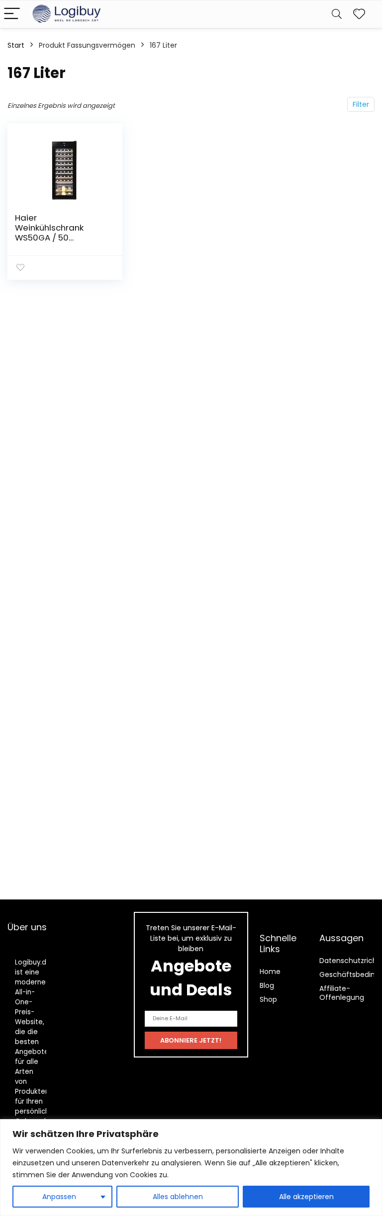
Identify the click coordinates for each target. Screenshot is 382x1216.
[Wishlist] (359, 14)
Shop (268, 999)
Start (15, 45)
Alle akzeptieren (306, 1197)
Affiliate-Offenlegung (341, 992)
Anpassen (59, 1197)
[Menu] (12, 14)
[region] (191, 1167)
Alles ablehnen (178, 1197)
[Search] (337, 14)
